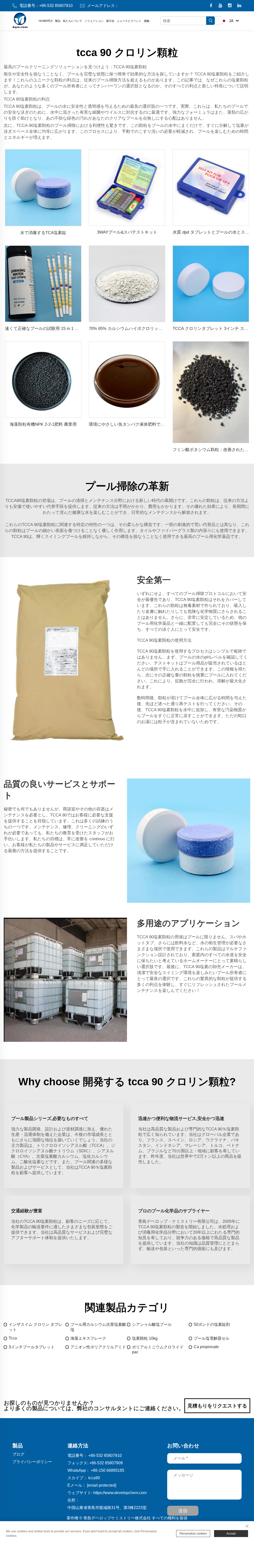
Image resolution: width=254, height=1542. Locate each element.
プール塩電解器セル (211, 1338)
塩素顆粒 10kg (145, 1338)
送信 (182, 1510)
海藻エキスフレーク (88, 1338)
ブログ (18, 1454)
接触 (146, 20)
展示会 (110, 20)
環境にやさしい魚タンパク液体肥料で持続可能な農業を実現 (146, 424)
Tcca (13, 1338)
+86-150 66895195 (107, 1470)
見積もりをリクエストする (217, 1405)
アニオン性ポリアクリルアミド (98, 1347)
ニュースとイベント (129, 20)
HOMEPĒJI (46, 20)
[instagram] (230, 6)
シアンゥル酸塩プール (152, 1324)
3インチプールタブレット (32, 1347)
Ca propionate (206, 1347)
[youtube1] (221, 6)
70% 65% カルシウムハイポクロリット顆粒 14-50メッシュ (144, 328)
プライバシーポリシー (32, 1462)
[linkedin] (239, 6)
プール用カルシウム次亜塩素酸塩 (98, 1327)
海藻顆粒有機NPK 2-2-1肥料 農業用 (43, 424)
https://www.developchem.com (120, 1493)
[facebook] (211, 6)
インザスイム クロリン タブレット (35, 1327)
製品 (58, 20)
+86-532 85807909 (106, 1463)
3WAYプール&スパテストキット (127, 232)
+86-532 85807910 (56, 5)
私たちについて (72, 20)
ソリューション (94, 20)
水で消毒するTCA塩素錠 (43, 232)
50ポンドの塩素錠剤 (212, 1324)
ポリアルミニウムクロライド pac (158, 1349)
